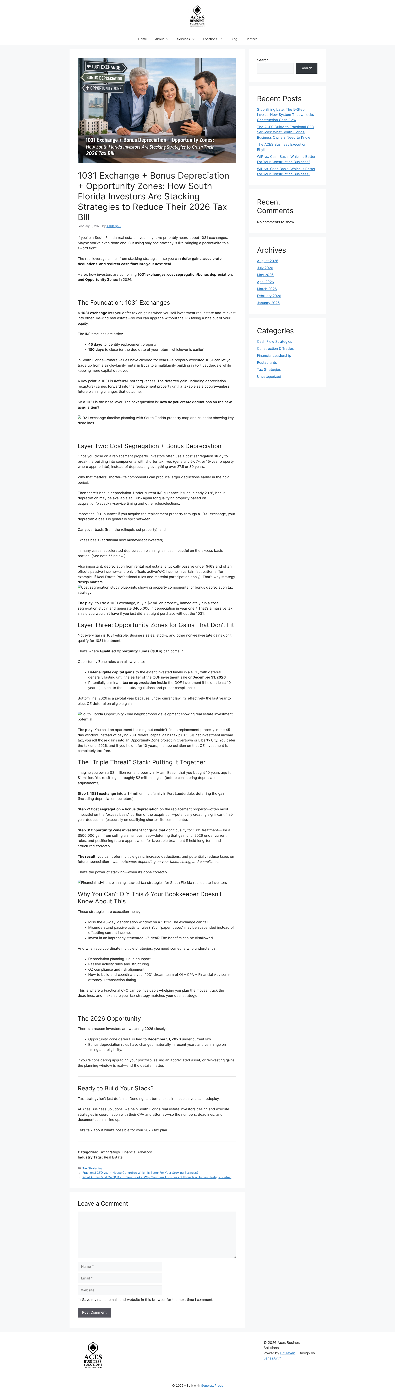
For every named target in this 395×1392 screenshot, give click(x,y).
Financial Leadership (274, 355)
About (159, 39)
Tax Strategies (92, 1168)
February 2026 (269, 296)
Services (183, 39)
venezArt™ (272, 1358)
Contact (251, 39)
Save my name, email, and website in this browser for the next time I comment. (147, 1300)
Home (142, 39)
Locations (210, 39)
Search (262, 60)
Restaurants (267, 362)
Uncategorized (269, 376)
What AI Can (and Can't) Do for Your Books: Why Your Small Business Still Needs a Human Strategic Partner (156, 1177)
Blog (234, 39)
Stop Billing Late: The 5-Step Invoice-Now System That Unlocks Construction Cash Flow (285, 114)
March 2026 (267, 289)
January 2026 (268, 303)
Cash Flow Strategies (274, 341)
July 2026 (265, 268)
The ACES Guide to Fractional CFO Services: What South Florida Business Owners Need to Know (285, 132)
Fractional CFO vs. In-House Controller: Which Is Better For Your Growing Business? (140, 1172)
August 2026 (267, 261)
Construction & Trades (275, 348)
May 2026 (265, 275)
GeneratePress (212, 1385)
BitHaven (287, 1353)
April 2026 (265, 282)
